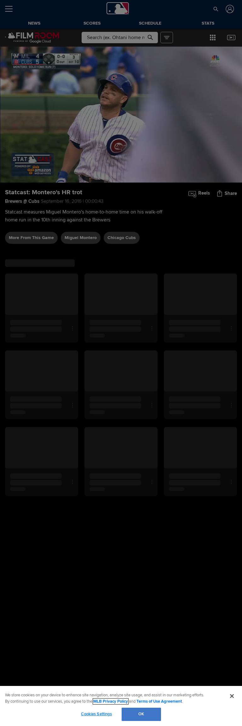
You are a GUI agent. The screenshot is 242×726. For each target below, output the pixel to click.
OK (141, 714)
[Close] (232, 696)
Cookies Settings (96, 714)
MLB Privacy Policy (110, 701)
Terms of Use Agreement (159, 701)
